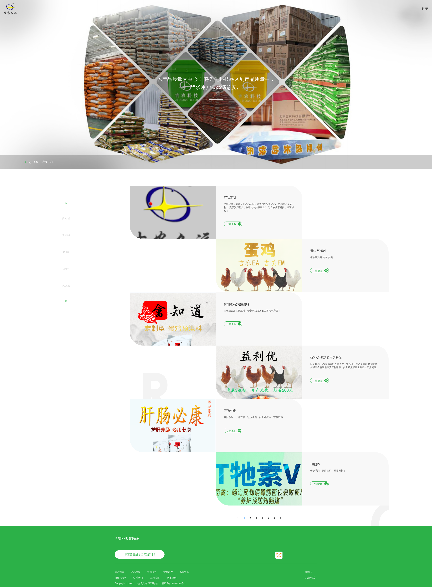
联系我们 (138, 577)
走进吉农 (119, 572)
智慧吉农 (168, 572)
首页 (36, 161)
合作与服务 (121, 577)
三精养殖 (155, 577)
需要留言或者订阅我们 (138, 554)
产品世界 (135, 572)
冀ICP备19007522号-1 (174, 583)
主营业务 (152, 572)
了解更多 (231, 224)
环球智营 (153, 583)
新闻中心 (184, 572)
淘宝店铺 (172, 577)
